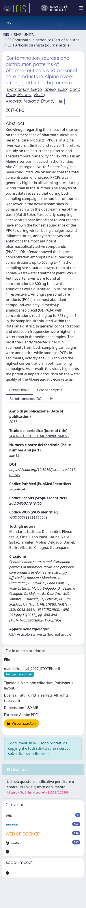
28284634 (17, 489)
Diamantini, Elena (24, 89)
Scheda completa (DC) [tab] (26, 398)
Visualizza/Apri (23, 723)
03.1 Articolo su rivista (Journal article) (39, 45)
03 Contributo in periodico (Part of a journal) (44, 39)
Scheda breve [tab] (19, 389)
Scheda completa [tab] (49, 389)
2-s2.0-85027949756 (25, 503)
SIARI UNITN (24, 34)
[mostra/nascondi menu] (81, 8)
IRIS (6, 34)
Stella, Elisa (55, 89)
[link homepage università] (54, 8)
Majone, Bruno (38, 101)
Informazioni (20, 769)
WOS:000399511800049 (28, 517)
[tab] (52, 398)
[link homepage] (16, 8)
